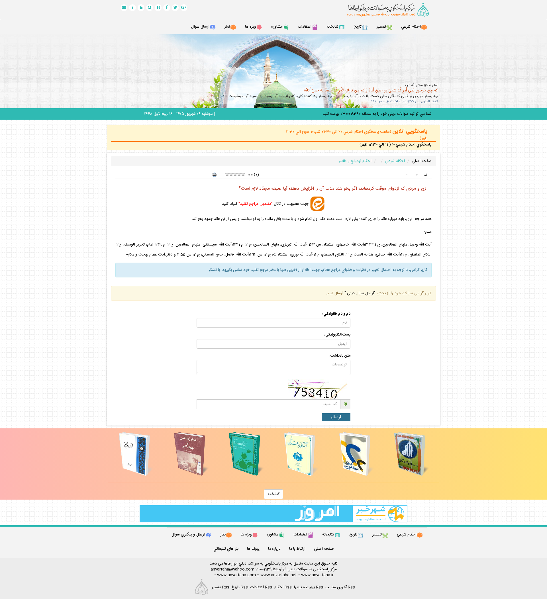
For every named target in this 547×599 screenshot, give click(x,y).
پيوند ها (253, 548)
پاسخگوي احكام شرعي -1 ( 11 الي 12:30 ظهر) (395, 144)
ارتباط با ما (297, 548)
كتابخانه (273, 494)
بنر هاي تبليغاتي (225, 548)
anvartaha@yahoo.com (232, 569)
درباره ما (274, 548)
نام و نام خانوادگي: (336, 314)
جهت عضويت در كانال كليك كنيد (265, 203)
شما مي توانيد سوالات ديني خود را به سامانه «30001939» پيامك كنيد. (376, 114)
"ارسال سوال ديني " (359, 293)
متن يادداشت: (339, 356)
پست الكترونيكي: (337, 335)
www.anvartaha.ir (317, 575)
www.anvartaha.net (278, 575)
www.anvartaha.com (236, 575)
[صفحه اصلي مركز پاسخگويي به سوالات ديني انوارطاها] (382, 9)
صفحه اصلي (422, 161)
